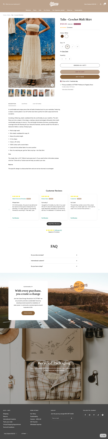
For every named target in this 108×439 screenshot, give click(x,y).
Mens (34, 10)
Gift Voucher (34, 422)
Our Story (33, 414)
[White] (67, 36)
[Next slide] (99, 209)
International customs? (37, 260)
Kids (40, 10)
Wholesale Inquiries (35, 424)
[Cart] (104, 4)
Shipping (5, 414)
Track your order (8, 422)
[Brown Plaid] (62, 36)
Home (4, 15)
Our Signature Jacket (58, 10)
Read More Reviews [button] (54, 224)
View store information (67, 89)
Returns (5, 416)
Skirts (8, 15)
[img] (16, 196)
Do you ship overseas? (37, 255)
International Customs (9, 419)
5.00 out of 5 (58, 230)
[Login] (100, 4)
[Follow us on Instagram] (89, 415)
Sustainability (78, 10)
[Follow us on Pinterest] (94, 415)
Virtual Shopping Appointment (12, 424)
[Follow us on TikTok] (98, 415)
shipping (24, 103)
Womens (28, 10)
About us (69, 10)
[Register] (71, 418)
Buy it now (80, 76)
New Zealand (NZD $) (90, 4)
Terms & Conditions (8, 427)
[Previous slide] (9, 209)
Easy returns (37, 103)
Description (12, 103)
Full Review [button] (15, 218)
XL (77, 46)
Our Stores (47, 10)
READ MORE (28, 313)
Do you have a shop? (37, 266)
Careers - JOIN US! (35, 419)
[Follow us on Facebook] (85, 415)
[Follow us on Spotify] (102, 415)
